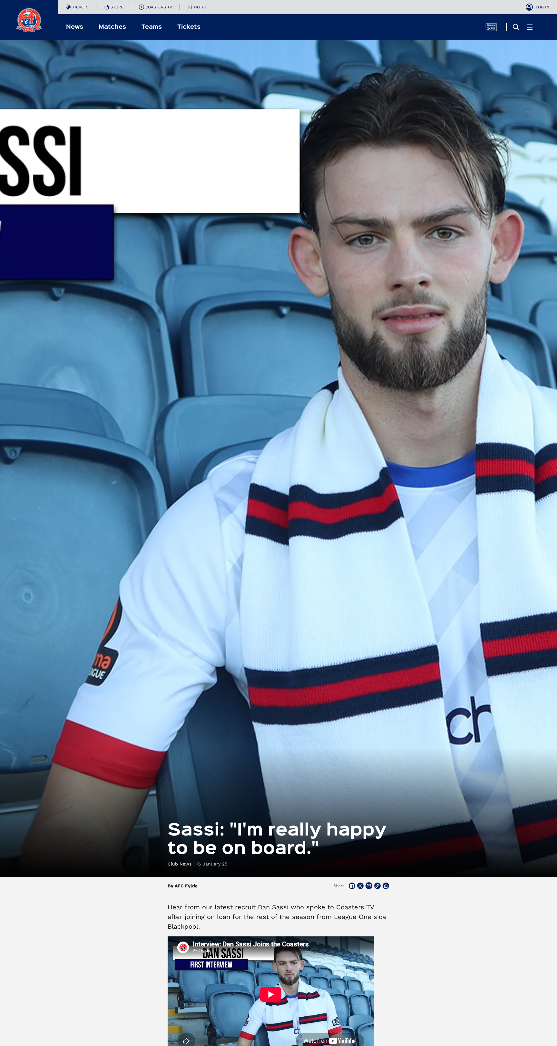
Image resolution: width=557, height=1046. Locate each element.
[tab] (77, 7)
